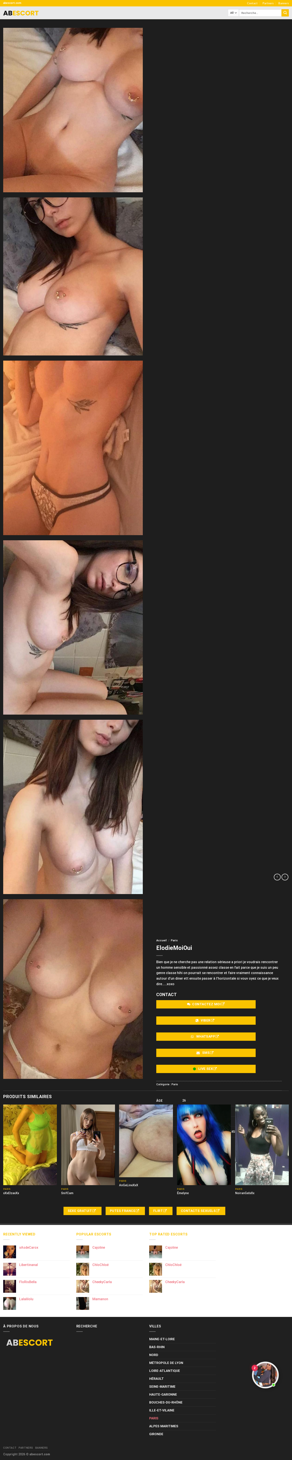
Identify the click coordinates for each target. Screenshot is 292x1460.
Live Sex (205, 1069)
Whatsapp (205, 1036)
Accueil (161, 940)
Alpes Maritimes (163, 1426)
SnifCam (67, 1193)
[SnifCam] (88, 1145)
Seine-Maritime (162, 1387)
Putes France (123, 1211)
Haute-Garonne (163, 1394)
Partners (268, 3)
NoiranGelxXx (244, 1193)
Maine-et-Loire (162, 1339)
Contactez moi (206, 1004)
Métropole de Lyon (166, 1363)
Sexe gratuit (80, 1211)
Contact (252, 3)
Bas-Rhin (157, 1347)
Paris (174, 940)
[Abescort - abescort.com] (21, 13)
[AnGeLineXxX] (146, 1141)
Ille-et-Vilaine (161, 1410)
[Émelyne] (204, 1145)
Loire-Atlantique (164, 1371)
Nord (153, 1355)
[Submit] (285, 12)
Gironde (156, 1434)
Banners (283, 3)
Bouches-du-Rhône (166, 1402)
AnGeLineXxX (128, 1185)
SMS (206, 1053)
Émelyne (183, 1193)
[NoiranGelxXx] (262, 1145)
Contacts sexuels (199, 1211)
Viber (205, 1020)
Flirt (158, 1211)
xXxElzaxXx (11, 1193)
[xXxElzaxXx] (30, 1145)
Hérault (156, 1379)
